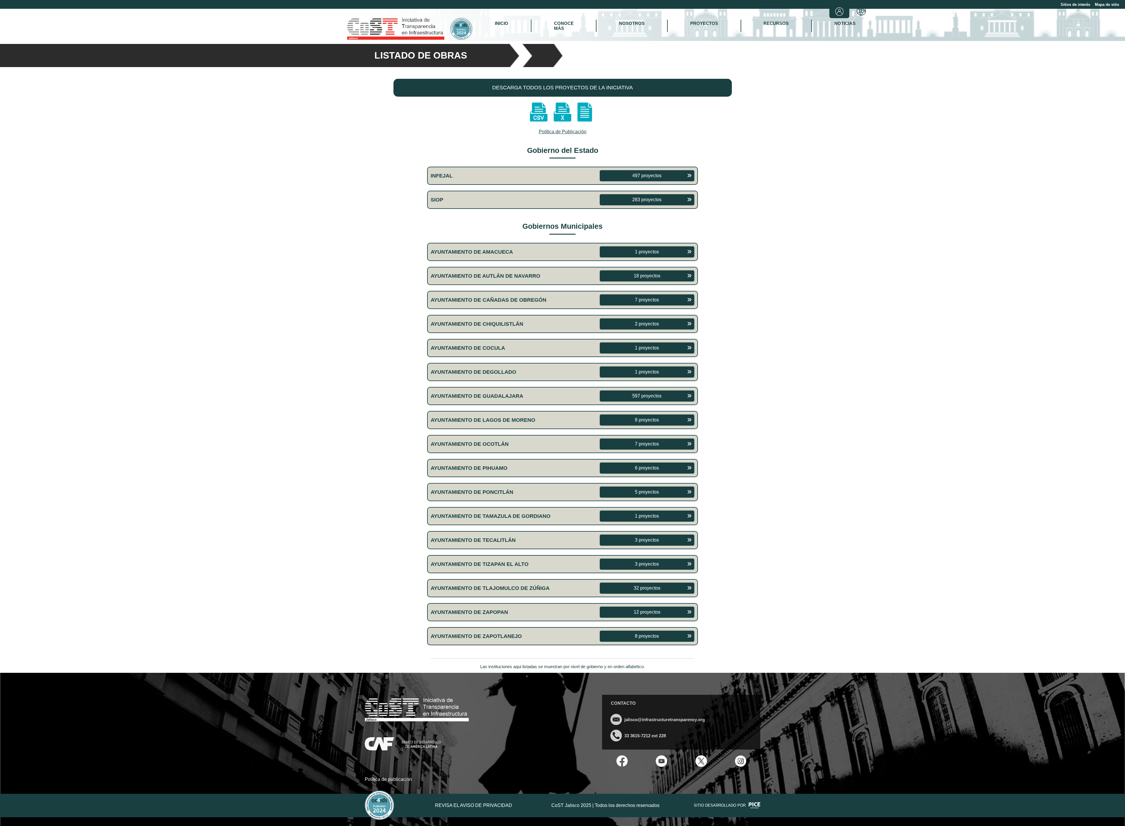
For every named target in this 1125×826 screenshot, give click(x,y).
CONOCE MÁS (564, 26)
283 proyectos (647, 199)
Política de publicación (388, 779)
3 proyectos (647, 539)
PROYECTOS (704, 23)
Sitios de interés (1075, 4)
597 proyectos (647, 395)
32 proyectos (647, 588)
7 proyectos (647, 299)
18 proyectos (647, 275)
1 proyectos (647, 251)
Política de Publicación (563, 131)
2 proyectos (647, 323)
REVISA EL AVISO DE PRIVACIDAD (473, 805)
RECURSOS (776, 23)
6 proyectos (647, 467)
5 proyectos (647, 491)
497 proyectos (647, 175)
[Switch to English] (861, 11)
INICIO (501, 23)
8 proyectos (647, 419)
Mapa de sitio (1107, 4)
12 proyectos (647, 612)
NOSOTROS (632, 23)
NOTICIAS (844, 23)
